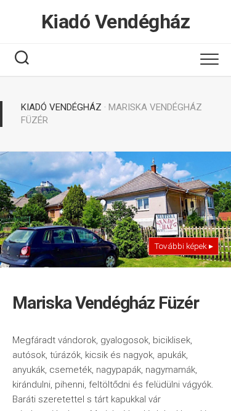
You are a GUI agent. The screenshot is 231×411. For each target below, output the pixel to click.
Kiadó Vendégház (115, 21)
